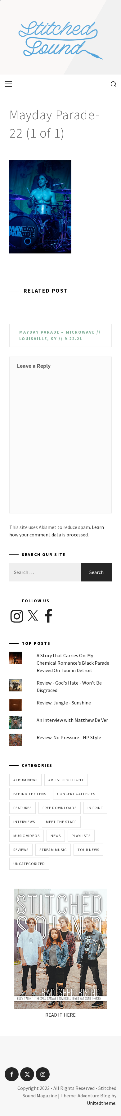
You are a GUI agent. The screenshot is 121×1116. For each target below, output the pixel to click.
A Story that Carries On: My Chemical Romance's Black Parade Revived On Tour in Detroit (73, 662)
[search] (111, 84)
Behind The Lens (29, 793)
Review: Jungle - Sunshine (64, 702)
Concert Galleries (76, 793)
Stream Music (53, 849)
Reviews (21, 849)
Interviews (24, 821)
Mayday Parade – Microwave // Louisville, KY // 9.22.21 (60, 335)
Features (22, 807)
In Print (95, 807)
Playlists (81, 835)
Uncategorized (29, 863)
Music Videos (26, 835)
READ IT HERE (60, 1015)
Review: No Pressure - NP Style (69, 737)
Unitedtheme (101, 1103)
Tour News (88, 849)
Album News (25, 779)
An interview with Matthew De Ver (72, 720)
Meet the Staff (61, 821)
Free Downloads (60, 807)
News (56, 835)
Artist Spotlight (66, 779)
